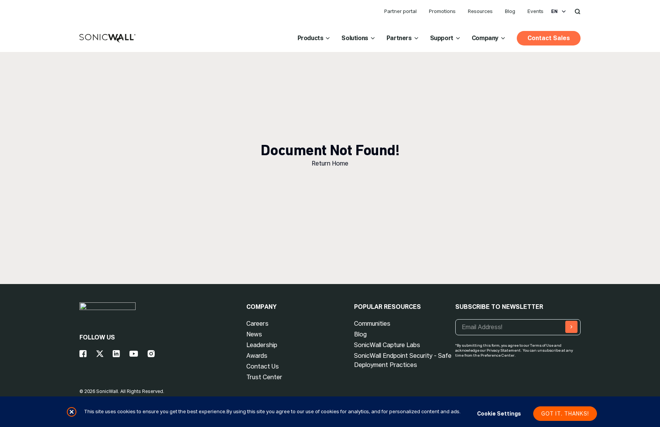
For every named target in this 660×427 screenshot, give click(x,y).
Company (485, 38)
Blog (510, 11)
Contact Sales (548, 38)
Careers (257, 323)
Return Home (330, 163)
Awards (256, 355)
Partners (399, 38)
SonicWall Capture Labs (387, 345)
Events (535, 11)
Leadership (261, 345)
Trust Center (264, 377)
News (254, 334)
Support (441, 38)
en (554, 11)
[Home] (107, 38)
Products (311, 38)
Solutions (354, 38)
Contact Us (262, 366)
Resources (480, 11)
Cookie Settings (499, 414)
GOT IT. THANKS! (565, 414)
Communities (372, 323)
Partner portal (400, 11)
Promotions (442, 11)
